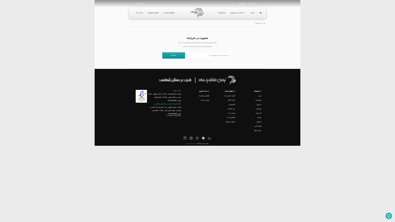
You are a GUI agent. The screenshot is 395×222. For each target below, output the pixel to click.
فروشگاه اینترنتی (168, 13)
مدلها (252, 13)
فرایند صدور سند (229, 96)
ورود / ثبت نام (139, 3)
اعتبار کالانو (231, 100)
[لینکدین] (209, 138)
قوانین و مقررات (204, 96)
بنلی (259, 96)
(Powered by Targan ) (191, 143)
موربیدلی (258, 100)
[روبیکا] (203, 138)
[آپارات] (197, 138)
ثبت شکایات (231, 109)
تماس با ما (139, 13)
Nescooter (258, 23)
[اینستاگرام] (185, 138)
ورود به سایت (205, 100)
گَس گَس (258, 113)
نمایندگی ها (222, 13)
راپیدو (259, 117)
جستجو (241, 3)
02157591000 (172, 101)
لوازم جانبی (257, 126)
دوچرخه (258, 109)
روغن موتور (257, 130)
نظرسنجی (232, 104)
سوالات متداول (230, 122)
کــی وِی (259, 104)
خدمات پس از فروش (237, 13)
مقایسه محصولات (153, 13)
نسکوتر (258, 122)
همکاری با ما (231, 117)
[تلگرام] (191, 138)
